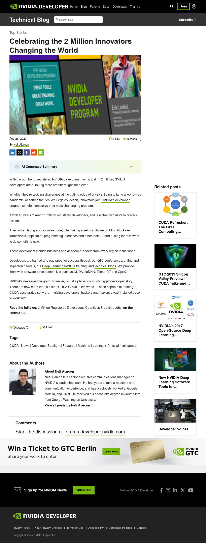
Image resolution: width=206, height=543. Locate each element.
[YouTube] (191, 490)
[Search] (171, 6)
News (25, 345)
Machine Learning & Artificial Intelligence (107, 345)
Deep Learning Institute (58, 266)
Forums (95, 6)
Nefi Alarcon (21, 144)
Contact (141, 527)
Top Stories (18, 32)
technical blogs (105, 266)
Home (74, 6)
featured (69, 345)
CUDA (14, 345)
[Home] (23, 6)
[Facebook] (161, 490)
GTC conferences (109, 260)
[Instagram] (168, 490)
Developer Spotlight (46, 345)
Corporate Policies (120, 527)
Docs (106, 6)
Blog (84, 6)
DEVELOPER (53, 6)
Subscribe (186, 19)
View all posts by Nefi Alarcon (67, 405)
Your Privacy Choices (48, 527)
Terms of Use (75, 527)
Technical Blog (29, 19)
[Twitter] (182, 490)
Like (117, 139)
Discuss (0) (133, 139)
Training (135, 6)
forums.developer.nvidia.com (94, 431)
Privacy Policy (21, 527)
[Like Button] (110, 138)
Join (183, 6)
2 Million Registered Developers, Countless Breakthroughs (80, 307)
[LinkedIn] (175, 490)
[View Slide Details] (103, 451)
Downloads (120, 6)
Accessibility (96, 527)
